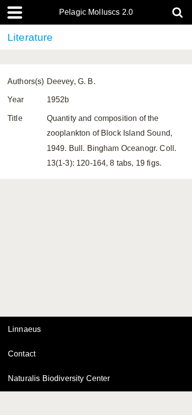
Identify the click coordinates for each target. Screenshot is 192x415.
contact (21, 354)
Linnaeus (24, 329)
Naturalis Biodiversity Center (59, 379)
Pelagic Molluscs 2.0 (96, 12)
